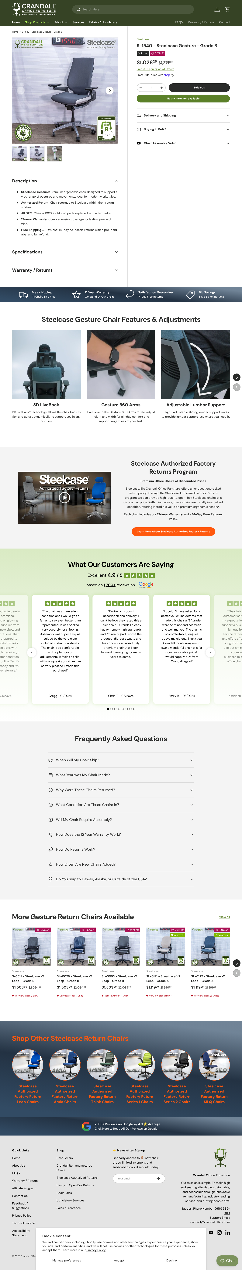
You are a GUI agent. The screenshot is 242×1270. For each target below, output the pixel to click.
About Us (18, 1166)
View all (224, 917)
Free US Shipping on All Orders (155, 69)
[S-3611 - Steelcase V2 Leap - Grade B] (31, 947)
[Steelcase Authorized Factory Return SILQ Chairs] (214, 1064)
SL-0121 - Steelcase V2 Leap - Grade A (163, 978)
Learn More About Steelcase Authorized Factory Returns (173, 531)
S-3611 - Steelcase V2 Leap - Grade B (28, 978)
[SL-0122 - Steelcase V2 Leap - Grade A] (210, 947)
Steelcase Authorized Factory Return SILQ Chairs (214, 1094)
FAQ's (179, 22)
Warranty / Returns (201, 22)
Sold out (199, 87)
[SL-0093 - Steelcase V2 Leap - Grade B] (121, 947)
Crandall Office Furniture (34, 1256)
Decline (171, 1260)
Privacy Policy (96, 1250)
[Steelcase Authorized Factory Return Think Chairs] (102, 1064)
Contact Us (20, 1196)
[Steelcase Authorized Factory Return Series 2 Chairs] (176, 1064)
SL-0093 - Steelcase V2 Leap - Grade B (119, 978)
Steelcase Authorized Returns (77, 1178)
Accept (119, 1260)
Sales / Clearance (69, 1208)
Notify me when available (183, 98)
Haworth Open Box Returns (75, 1185)
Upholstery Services (70, 1200)
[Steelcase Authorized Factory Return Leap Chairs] (27, 1064)
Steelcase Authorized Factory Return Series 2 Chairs (177, 1094)
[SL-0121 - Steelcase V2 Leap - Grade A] (165, 947)
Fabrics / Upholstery (103, 22)
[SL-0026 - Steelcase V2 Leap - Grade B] (76, 947)
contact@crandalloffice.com (210, 1222)
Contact (224, 22)
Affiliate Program (23, 1188)
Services (78, 22)
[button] (227, 9)
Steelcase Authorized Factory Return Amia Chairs (65, 1094)
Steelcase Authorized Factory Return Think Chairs (102, 1094)
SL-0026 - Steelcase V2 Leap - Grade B (74, 978)
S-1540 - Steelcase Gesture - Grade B (42, 32)
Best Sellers (65, 1158)
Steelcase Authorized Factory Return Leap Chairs (27, 1094)
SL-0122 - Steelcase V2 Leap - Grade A (208, 978)
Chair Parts (64, 1193)
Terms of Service (23, 1223)
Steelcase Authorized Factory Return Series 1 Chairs (139, 1094)
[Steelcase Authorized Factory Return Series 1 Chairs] (139, 1064)
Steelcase (143, 39)
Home (16, 22)
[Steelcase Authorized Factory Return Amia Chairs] (65, 1064)
